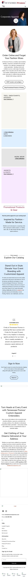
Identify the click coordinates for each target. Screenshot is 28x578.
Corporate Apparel (10, 16)
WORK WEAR (19, 157)
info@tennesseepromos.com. (14, 465)
